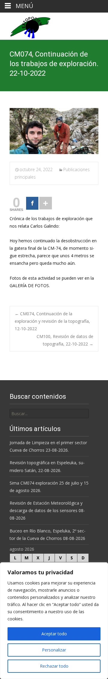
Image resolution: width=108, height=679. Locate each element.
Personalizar (54, 650)
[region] (54, 620)
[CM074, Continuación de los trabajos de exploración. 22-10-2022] (54, 131)
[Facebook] (32, 203)
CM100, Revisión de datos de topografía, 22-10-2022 (65, 340)
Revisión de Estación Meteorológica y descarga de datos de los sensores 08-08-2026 (47, 510)
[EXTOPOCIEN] (25, 26)
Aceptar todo (54, 634)
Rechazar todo (54, 666)
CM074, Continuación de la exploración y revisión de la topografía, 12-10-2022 (52, 321)
